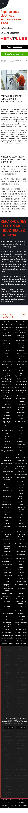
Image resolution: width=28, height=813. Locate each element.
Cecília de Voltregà (21, 381)
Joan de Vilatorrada (7, 362)
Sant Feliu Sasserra (7, 390)
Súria (7, 578)
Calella (21, 359)
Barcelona (7, 321)
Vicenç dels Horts (21, 330)
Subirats (21, 578)
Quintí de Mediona (7, 561)
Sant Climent (7, 596)
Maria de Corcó (21, 599)
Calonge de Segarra (21, 469)
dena (7, 616)
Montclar (21, 418)
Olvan (7, 439)
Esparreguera (21, 404)
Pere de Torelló (7, 324)
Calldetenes (7, 496)
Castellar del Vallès (7, 638)
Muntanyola (20, 356)
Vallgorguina (7, 572)
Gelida (21, 606)
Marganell (21, 485)
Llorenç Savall (21, 529)
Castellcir (21, 625)
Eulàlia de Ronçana (21, 641)
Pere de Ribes (7, 393)
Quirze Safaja (21, 554)
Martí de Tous (7, 398)
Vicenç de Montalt (20, 333)
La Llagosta (7, 551)
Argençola (7, 526)
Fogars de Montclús (21, 502)
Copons (7, 350)
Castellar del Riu (21, 638)
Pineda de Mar (7, 447)
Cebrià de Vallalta (7, 335)
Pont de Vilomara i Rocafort (7, 451)
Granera (20, 496)
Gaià (7, 410)
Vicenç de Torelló (7, 333)
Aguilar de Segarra (21, 376)
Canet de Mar (21, 466)
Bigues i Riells (21, 460)
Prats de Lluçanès (6, 455)
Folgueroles (7, 502)
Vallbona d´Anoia (7, 575)
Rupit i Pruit (21, 364)
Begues (21, 517)
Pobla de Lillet (21, 444)
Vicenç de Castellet (7, 463)
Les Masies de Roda (21, 584)
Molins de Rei (21, 441)
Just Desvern (21, 532)
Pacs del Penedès (7, 800)
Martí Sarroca (21, 396)
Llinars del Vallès (21, 581)
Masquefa (7, 482)
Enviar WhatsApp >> (13, 54)
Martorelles (20, 482)
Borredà (20, 490)
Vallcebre (21, 572)
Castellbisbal (21, 447)
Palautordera (21, 539)
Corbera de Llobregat (21, 346)
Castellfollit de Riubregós (7, 625)
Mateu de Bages (21, 393)
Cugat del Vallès (21, 379)
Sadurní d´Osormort (21, 544)
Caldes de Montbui (21, 387)
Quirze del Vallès (7, 558)
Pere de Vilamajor (21, 321)
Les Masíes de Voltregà (7, 585)
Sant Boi (7, 340)
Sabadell (7, 544)
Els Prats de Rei (7, 407)
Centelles (7, 441)
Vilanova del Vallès (7, 635)
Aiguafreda (7, 376)
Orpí (21, 433)
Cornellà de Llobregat (7, 607)
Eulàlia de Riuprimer (7, 643)
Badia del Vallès (21, 629)
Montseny (7, 359)
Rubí (21, 367)
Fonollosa (21, 499)
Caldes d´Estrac (21, 353)
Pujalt (21, 450)
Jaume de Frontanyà (21, 362)
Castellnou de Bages (21, 526)
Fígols (21, 504)
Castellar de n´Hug (7, 641)
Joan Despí (21, 471)
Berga (7, 487)
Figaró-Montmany (7, 507)
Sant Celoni (20, 596)
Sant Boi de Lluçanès (20, 336)
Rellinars (21, 800)
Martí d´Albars (7, 529)
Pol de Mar (21, 561)
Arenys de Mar (7, 460)
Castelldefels (21, 616)
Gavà (7, 611)
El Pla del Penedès (21, 421)
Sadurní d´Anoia (7, 381)
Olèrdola (20, 613)
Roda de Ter (7, 370)
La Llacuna (21, 619)
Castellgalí (21, 802)
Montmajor (7, 415)
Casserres (7, 512)
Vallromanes (7, 570)
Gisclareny (7, 499)
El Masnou (7, 426)
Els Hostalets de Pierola (21, 426)
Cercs (21, 439)
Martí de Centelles (7, 330)
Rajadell (7, 802)
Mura (7, 356)
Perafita (20, 515)
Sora (20, 520)
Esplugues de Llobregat (21, 508)
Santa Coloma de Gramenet (21, 602)
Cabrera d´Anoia (7, 490)
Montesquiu (7, 418)
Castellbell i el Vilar (21, 635)
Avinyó (7, 353)
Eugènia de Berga (21, 643)
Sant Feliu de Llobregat (7, 535)
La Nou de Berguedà (21, 546)
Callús (21, 493)
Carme (21, 512)
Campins (7, 469)
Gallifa (7, 520)
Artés (21, 370)
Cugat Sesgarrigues (7, 379)
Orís (21, 436)
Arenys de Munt (21, 457)
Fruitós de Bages (21, 551)
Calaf (20, 373)
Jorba (7, 412)
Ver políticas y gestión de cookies (15, 723)
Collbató (7, 404)
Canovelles (7, 466)
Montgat (21, 415)
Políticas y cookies (21, 805)
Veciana (21, 567)
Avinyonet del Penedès (7, 422)
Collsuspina (20, 350)
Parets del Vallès (7, 517)
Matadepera (21, 477)
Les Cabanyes (21, 588)
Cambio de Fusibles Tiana (7, 806)
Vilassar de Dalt (7, 632)
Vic (7, 567)
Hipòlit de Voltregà (7, 387)
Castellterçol (7, 343)
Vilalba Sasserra (21, 384)
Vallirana (21, 570)
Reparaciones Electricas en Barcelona (15, 61)
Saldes (7, 581)
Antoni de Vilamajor (21, 474)
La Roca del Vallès (7, 593)
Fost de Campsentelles (7, 555)
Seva (7, 433)
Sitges (21, 430)
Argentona (7, 457)
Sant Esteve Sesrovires (7, 540)
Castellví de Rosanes (7, 327)
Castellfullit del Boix (21, 622)
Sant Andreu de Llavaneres (7, 478)
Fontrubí (21, 410)
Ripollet (7, 474)
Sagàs (7, 523)
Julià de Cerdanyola (7, 471)
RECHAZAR (9, 728)
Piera (7, 515)
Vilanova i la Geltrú (21, 632)
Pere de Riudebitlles (21, 390)
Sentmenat (20, 407)
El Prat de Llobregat (7, 430)
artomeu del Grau (21, 340)
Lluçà (21, 523)
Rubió (7, 367)
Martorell (7, 485)
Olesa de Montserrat (21, 611)
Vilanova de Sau (7, 384)
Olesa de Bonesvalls (7, 613)
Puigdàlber (21, 324)
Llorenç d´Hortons (7, 532)
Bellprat (21, 487)
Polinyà (7, 444)
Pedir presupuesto (14, 47)
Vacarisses (21, 575)
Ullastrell (7, 601)
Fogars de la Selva (6, 504)
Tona (7, 401)
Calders (7, 373)
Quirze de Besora (21, 558)
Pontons (21, 455)
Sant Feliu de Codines (21, 535)
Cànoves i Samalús (21, 463)
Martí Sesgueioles (6, 396)
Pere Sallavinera (7, 564)
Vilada (21, 564)
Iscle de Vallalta (7, 364)
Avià (7, 493)
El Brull (7, 619)
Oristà (7, 436)
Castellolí (21, 343)
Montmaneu (21, 412)
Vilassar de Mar (21, 398)
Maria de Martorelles (7, 599)
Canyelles (21, 401)
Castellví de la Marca (21, 327)
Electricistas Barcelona (3, 61)
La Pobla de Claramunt (7, 547)
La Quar (21, 593)
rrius (7, 346)
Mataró (7, 629)
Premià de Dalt (6, 622)
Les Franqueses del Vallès (7, 589)
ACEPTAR (21, 728)
